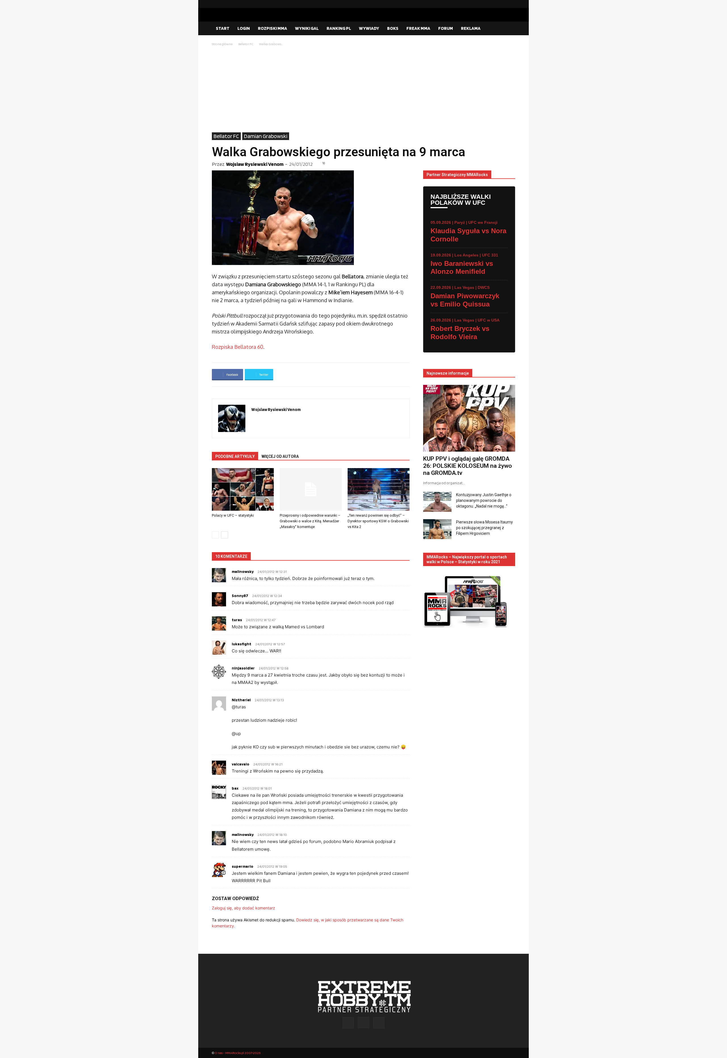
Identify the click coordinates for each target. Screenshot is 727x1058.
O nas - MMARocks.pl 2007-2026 (237, 1053)
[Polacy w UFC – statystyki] (243, 489)
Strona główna (222, 44)
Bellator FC (245, 44)
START (222, 28)
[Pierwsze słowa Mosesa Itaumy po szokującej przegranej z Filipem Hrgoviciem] (437, 529)
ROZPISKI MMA (272, 28)
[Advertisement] (363, 90)
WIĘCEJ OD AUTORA (280, 456)
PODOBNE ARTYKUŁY (235, 456)
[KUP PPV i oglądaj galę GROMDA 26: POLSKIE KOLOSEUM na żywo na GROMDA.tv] (469, 418)
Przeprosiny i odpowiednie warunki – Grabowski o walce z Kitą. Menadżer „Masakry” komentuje (310, 521)
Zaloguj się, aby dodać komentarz (243, 907)
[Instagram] (502, 4)
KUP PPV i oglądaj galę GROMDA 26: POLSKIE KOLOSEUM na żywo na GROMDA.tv (467, 465)
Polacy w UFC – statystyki (233, 515)
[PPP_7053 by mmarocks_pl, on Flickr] (311, 217)
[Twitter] (511, 4)
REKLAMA (471, 28)
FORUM (445, 28)
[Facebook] (492, 4)
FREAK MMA (418, 28)
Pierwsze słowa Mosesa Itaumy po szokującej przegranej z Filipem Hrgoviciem (484, 528)
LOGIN (243, 28)
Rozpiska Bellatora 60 (237, 347)
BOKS (392, 28)
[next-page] (224, 535)
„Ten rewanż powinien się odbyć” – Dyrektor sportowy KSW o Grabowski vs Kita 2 (378, 521)
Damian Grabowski (265, 136)
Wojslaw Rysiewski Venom (254, 164)
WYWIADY (369, 28)
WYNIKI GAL (307, 28)
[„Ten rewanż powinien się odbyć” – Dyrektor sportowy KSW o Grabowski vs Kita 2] (379, 489)
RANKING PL (339, 28)
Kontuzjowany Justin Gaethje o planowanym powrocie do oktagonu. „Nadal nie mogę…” (483, 500)
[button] (508, 28)
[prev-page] (215, 535)
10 (323, 163)
